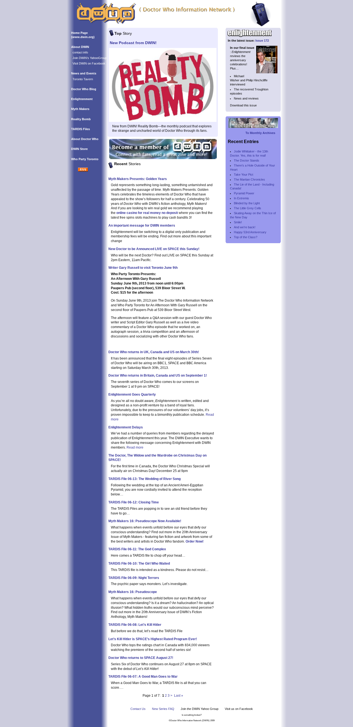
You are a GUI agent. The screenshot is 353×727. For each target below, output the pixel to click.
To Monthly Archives (260, 133)
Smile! (238, 222)
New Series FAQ (163, 708)
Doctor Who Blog (83, 89)
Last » (178, 696)
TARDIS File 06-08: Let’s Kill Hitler (134, 625)
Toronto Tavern (83, 79)
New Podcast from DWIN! (133, 43)
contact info (80, 52)
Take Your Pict (243, 174)
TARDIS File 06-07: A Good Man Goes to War (143, 676)
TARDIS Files (80, 129)
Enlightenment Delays (125, 427)
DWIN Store (79, 149)
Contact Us (138, 708)
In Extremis (241, 198)
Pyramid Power (244, 193)
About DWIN (80, 47)
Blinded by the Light (247, 203)
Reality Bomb (81, 119)
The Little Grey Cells (247, 208)
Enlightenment (82, 99)
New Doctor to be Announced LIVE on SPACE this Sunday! (153, 249)
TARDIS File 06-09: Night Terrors (133, 578)
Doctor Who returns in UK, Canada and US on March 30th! (153, 352)
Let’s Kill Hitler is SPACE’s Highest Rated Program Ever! (152, 639)
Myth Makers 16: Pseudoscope (132, 592)
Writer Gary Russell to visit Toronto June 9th (143, 268)
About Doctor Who (84, 139)
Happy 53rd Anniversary (250, 232)
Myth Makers (80, 109)
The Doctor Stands (246, 160)
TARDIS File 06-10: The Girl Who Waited (139, 563)
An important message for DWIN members (141, 225)
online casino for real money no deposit (147, 213)
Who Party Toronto (84, 159)
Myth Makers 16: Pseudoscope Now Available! (144, 521)
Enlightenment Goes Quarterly (132, 394)
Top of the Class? (245, 237)
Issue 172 (262, 40)
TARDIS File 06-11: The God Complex (137, 549)
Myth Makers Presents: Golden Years (137, 179)
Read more (135, 447)
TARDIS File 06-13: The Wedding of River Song (144, 479)
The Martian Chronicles (249, 179)
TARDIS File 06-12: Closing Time (133, 502)
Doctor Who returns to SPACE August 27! (140, 658)
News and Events (83, 73)
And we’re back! (244, 227)
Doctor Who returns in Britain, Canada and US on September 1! (157, 375)
